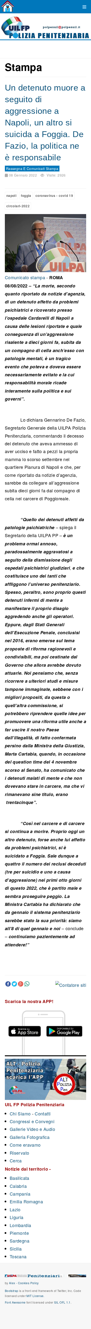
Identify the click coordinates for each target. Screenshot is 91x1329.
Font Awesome (15, 1302)
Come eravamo (25, 1145)
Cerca (16, 1160)
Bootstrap (11, 1291)
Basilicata (19, 1178)
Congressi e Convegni (32, 1121)
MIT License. (35, 1296)
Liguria (17, 1217)
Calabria (18, 1186)
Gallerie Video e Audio (32, 1129)
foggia (26, 195)
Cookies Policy (28, 1283)
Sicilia (16, 1248)
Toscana (18, 1256)
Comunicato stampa (25, 277)
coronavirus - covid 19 (54, 195)
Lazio (15, 1209)
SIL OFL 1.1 (62, 1302)
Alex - (13, 1283)
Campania (20, 1193)
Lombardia (20, 1225)
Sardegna (19, 1240)
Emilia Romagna (26, 1201)
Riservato (19, 1153)
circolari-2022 (18, 206)
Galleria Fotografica (30, 1137)
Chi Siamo (20, 1113)
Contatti (42, 1113)
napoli (11, 195)
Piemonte (19, 1233)
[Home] (7, 6)
